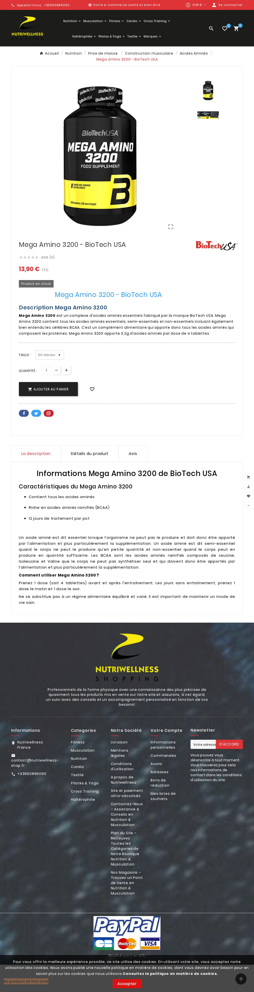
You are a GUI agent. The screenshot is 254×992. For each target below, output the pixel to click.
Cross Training (85, 791)
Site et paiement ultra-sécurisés (127, 793)
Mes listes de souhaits (163, 796)
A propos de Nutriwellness (123, 780)
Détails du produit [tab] (89, 453)
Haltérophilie (83, 799)
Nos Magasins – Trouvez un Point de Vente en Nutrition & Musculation (127, 883)
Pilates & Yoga (85, 783)
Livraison (119, 742)
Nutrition (79, 758)
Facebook (24, 413)
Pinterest (49, 413)
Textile (77, 774)
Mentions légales (119, 753)
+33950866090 (31, 773)
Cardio (77, 766)
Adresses (159, 771)
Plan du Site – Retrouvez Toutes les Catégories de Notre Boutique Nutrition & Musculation (125, 849)
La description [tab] (36, 453)
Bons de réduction (160, 783)
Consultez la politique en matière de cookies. (170, 973)
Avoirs (156, 763)
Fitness (78, 742)
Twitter (36, 413)
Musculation (83, 750)
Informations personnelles (163, 745)
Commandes (163, 755)
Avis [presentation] (133, 453)
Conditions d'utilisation (122, 766)
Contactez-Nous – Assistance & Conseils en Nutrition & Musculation (127, 814)
